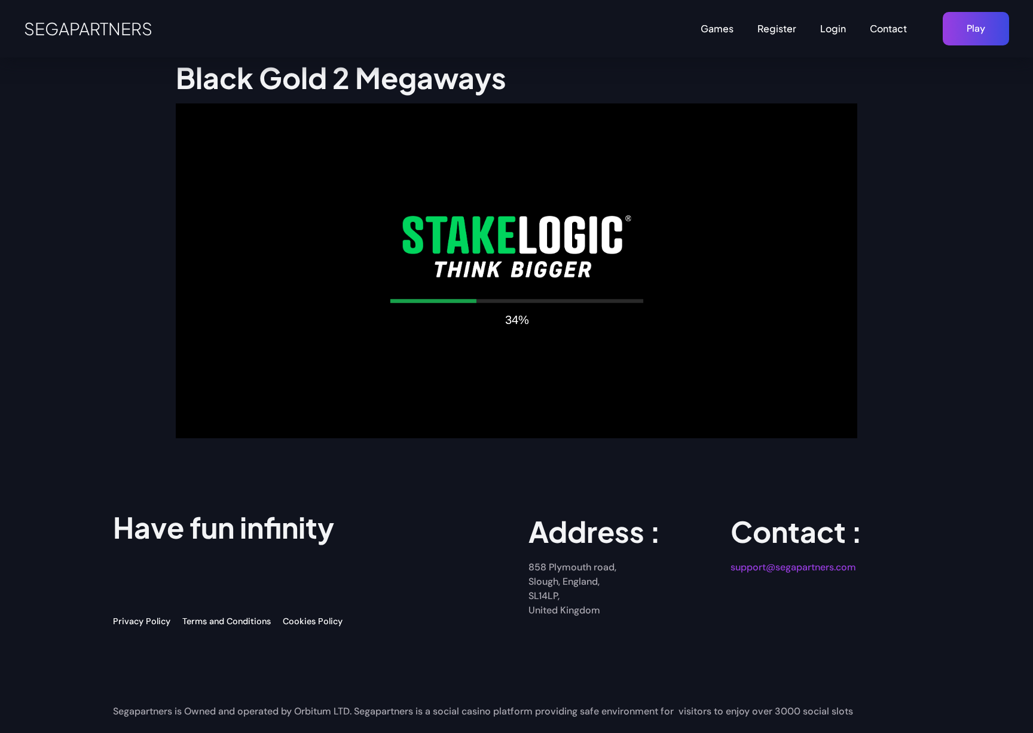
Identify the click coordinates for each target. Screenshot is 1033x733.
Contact (888, 28)
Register (776, 28)
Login (833, 28)
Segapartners (88, 28)
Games (717, 28)
